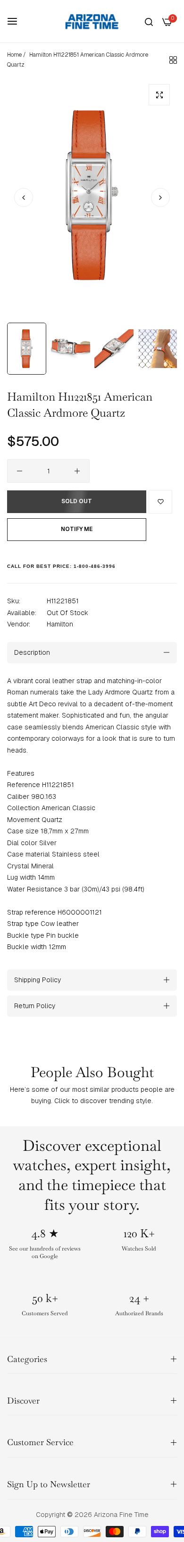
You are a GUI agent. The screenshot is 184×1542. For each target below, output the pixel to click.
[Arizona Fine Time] (92, 21)
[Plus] (77, 471)
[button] (160, 197)
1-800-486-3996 (95, 566)
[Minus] (19, 471)
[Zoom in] (159, 94)
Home (14, 55)
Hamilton (60, 624)
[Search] (149, 21)
